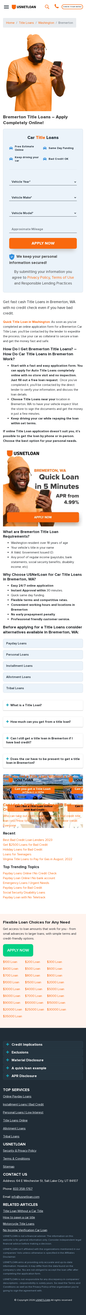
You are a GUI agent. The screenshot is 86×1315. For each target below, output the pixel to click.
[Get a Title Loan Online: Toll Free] (57, 6)
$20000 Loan (12, 1009)
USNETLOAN (43, 1300)
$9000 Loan (11, 1003)
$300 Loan (54, 962)
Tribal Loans (15, 688)
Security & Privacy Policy (19, 1151)
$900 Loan (54, 976)
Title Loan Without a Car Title (23, 1211)
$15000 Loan (56, 1003)
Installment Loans (19, 666)
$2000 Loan (55, 982)
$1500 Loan (33, 982)
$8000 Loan (55, 996)
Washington (46, 23)
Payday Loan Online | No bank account (29, 878)
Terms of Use (63, 277)
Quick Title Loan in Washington (26, 322)
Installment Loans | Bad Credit (23, 1104)
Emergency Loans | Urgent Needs (26, 883)
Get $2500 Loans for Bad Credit (25, 845)
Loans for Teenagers (17, 854)
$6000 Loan (11, 996)
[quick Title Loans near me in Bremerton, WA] (43, 486)
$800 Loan (32, 976)
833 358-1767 (23, 1189)
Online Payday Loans (17, 1096)
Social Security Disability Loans (24, 893)
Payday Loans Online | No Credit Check (30, 873)
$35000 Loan (12, 1016)
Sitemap (8, 1167)
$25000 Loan (34, 1009)
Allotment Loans (18, 677)
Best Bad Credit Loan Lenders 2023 (27, 840)
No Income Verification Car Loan (25, 1230)
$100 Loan (10, 962)
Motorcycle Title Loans (18, 1224)
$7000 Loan (33, 996)
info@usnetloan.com (25, 1197)
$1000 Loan (11, 982)
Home (10, 23)
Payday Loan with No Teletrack (24, 897)
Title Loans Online (15, 1120)
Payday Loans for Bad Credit (22, 888)
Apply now (18, 950)
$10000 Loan (34, 1003)
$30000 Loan (56, 1009)
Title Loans (26, 23)
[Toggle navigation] (6, 6)
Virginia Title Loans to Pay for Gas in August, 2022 (37, 859)
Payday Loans (16, 643)
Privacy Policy (38, 277)
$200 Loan (32, 962)
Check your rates (72, 7)
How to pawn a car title (19, 1217)
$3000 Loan (11, 989)
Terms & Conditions (16, 1159)
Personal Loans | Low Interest (23, 1112)
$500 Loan (32, 969)
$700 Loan (10, 976)
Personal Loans (17, 655)
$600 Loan (54, 969)
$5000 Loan (55, 989)
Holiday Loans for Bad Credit (22, 850)
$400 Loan (10, 969)
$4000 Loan (33, 989)
